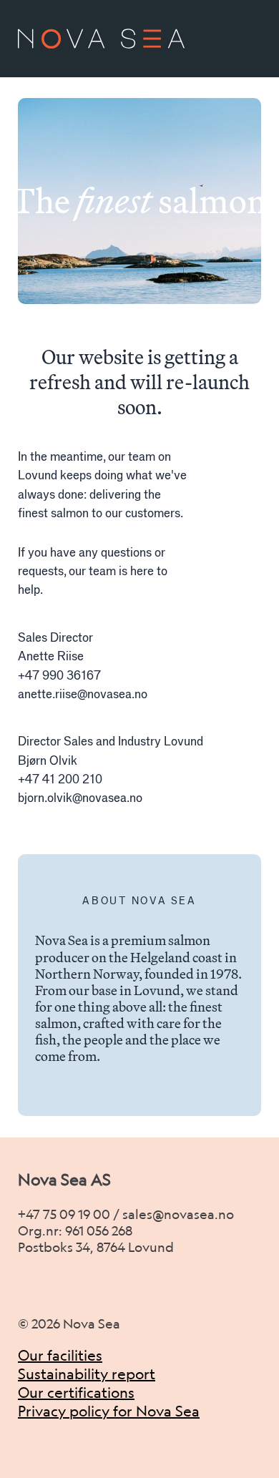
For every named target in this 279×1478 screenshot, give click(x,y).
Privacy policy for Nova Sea (109, 1411)
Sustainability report (86, 1374)
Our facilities (60, 1355)
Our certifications (76, 1392)
